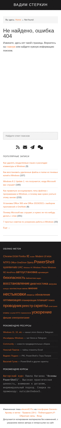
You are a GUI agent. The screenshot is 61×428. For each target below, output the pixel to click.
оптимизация (12, 300)
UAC (20, 267)
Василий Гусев (10, 361)
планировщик (28, 300)
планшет (42, 300)
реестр (27, 306)
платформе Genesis (47, 409)
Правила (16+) (29, 412)
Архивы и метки (12, 412)
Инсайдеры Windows (13, 338)
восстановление (16, 283)
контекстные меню (19, 288)
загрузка (53, 284)
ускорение (42, 312)
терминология (26, 313)
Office (13, 262)
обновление (42, 294)
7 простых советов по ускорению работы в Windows (28, 222)
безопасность (14, 278)
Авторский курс (13, 376)
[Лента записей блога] (19, 147)
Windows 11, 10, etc (12, 332)
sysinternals (10, 267)
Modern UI (40, 256)
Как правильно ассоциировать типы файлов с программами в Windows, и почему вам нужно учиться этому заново (29, 194)
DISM (15, 256)
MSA (49, 256)
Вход (39, 416)
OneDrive (21, 262)
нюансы (30, 294)
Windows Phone (40, 267)
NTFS (6, 262)
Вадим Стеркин (31, 5)
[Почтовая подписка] (26, 147)
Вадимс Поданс (10, 356)
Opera (30, 262)
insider (32, 256)
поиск (51, 300)
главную (11, 46)
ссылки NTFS (15, 313)
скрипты (41, 306)
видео (39, 278)
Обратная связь (27, 416)
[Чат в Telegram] (41, 147)
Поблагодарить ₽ (46, 412)
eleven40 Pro (27, 409)
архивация (43, 272)
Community (8, 344)
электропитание (20, 317)
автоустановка (26, 272)
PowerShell (44, 262)
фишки (7, 317)
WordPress (11, 272)
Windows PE (28, 267)
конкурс (6, 288)
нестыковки (14, 294)
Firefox (22, 256)
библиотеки (31, 278)
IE (28, 256)
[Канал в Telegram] (33, 147)
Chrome (7, 256)
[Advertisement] (30, 86)
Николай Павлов (11, 350)
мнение (32, 288)
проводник (12, 305)
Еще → (6, 228)
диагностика (39, 283)
